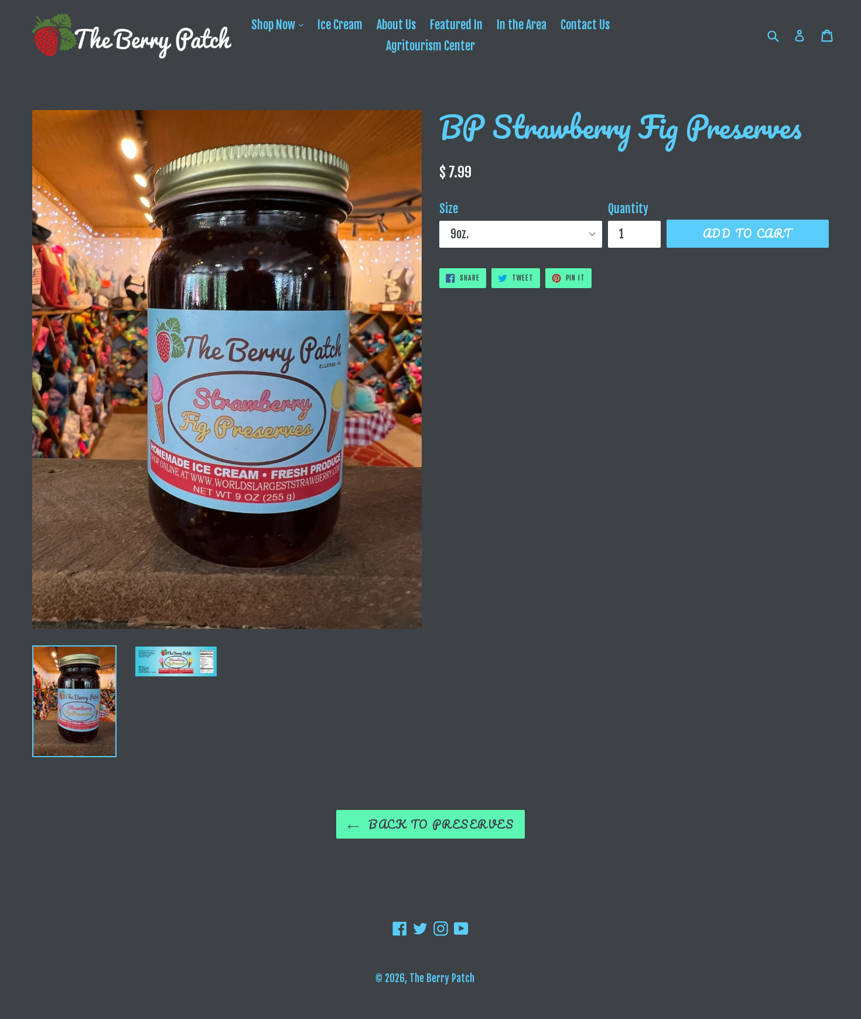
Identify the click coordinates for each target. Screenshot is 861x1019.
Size (448, 208)
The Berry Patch (441, 978)
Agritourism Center (430, 46)
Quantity (628, 208)
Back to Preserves (439, 824)
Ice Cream (340, 25)
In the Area (521, 25)
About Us (396, 25)
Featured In (456, 25)
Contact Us (585, 25)
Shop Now (280, 24)
